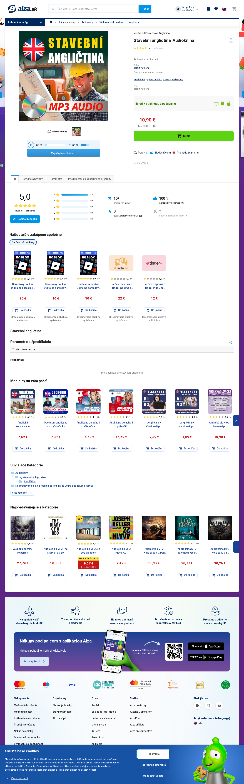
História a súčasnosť (103, 718)
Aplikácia (96, 743)
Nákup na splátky (23, 731)
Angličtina (134, 22)
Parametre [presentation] (56, 178)
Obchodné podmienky (27, 737)
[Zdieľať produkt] (231, 40)
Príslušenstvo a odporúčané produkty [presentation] (89, 178)
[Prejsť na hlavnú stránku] (22, 8)
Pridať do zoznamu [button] (188, 152)
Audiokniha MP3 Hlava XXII (121, 550)
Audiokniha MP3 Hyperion (22, 550)
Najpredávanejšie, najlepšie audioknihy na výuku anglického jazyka (54, 485)
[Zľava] (79, 518)
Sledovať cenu (163, 152)
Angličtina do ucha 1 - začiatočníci (88, 424)
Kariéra (95, 731)
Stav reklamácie (62, 711)
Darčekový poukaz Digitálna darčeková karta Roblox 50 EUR (88, 286)
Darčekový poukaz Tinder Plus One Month (154, 286)
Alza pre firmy (138, 705)
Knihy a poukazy (67, 22)
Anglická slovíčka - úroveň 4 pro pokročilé (220, 424)
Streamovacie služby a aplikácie (23, 319)
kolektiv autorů (141, 68)
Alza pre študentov (141, 731)
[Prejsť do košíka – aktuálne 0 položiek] (234, 9)
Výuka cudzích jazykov (111, 22)
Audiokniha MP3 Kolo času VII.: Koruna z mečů (219, 551)
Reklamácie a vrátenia (27, 718)
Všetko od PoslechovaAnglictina (152, 33)
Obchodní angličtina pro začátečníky (55, 424)
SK (200, 722)
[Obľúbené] (216, 9)
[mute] (77, 145)
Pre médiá (97, 737)
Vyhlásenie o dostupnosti (29, 743)
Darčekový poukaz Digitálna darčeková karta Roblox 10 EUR (55, 286)
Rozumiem (153, 754)
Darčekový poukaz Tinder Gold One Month (121, 286)
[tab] (15, 178)
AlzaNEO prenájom (141, 711)
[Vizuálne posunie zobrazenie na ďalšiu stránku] (236, 420)
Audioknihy (87, 22)
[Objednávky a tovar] (208, 9)
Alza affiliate (137, 724)
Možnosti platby (23, 711)
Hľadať (145, 9)
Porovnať (143, 152)
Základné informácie (103, 711)
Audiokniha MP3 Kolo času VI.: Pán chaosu (154, 551)
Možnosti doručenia (25, 705)
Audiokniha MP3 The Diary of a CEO (56, 550)
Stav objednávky (62, 705)
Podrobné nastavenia (153, 764)
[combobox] (94, 9)
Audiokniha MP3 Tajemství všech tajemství (187, 551)
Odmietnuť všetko (153, 775)
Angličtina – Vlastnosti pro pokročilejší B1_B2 (154, 424)
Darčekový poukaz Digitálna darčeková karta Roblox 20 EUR (22, 286)
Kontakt (95, 705)
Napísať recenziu (28, 219)
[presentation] (15, 178)
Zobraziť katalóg (18, 22)
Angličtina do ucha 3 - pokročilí (121, 424)
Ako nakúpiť (59, 718)
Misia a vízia (98, 724)
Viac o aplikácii (31, 661)
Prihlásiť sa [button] (188, 10)
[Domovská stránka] (51, 22)
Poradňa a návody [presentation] (32, 178)
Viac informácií (19, 778)
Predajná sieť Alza (24, 724)
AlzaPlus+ (136, 718)
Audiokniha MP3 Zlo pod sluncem (88, 550)
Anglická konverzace (23, 424)
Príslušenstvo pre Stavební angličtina (122, 372)
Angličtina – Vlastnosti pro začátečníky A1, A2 (187, 424)
